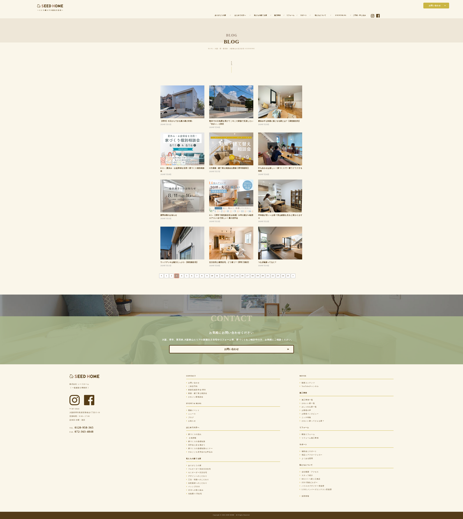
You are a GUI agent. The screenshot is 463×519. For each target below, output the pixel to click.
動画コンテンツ (308, 383)
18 (253, 276)
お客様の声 (306, 410)
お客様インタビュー (310, 414)
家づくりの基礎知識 (196, 441)
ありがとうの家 (220, 15)
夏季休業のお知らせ (168, 215)
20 (263, 276)
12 (222, 276)
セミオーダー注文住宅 (197, 472)
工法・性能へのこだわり (198, 480)
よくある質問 (307, 458)
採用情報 (305, 496)
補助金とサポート (309, 451)
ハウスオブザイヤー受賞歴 (313, 486)
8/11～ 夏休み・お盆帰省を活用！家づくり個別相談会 (182, 169)
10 (212, 276)
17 (247, 276)
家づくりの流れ (194, 434)
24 (283, 276)
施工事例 (277, 15)
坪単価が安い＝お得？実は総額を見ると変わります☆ (280, 216)
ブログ (191, 417)
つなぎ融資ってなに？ (267, 262)
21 (268, 276)
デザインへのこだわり (197, 476)
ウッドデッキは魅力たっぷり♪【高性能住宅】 (179, 262)
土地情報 (192, 438)
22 (273, 276)
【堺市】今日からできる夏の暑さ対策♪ (176, 121)
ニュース (192, 414)
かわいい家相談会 (195, 397)
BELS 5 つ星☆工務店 (311, 479)
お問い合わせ (435, 6)
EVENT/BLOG (340, 15)
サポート (303, 15)
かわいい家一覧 (308, 403)
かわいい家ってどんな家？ (313, 421)
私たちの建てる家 (260, 15)
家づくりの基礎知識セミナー (200, 448)
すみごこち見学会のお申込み (200, 452)
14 (232, 276)
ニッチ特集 (306, 417)
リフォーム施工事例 (310, 438)
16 (242, 276)
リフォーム (290, 15)
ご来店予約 (193, 386)
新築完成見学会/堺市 (197, 390)
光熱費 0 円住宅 (195, 494)
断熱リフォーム (308, 434)
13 (227, 276)
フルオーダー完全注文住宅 (199, 469)
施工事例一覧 (307, 400)
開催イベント (194, 410)
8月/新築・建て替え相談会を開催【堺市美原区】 (229, 168)
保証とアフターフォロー (312, 455)
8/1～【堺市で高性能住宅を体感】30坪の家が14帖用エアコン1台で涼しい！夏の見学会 (231, 216)
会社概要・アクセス (310, 472)
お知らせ (192, 421)
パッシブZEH (194, 487)
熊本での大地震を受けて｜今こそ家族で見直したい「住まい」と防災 (231, 122)
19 (258, 276)
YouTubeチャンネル (310, 386)
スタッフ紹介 (307, 475)
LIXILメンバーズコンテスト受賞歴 (317, 489)
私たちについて (320, 15)
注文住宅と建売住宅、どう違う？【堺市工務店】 (229, 262)
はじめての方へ (240, 15)
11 (217, 276)
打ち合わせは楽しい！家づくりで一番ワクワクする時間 (280, 169)
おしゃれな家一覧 (309, 407)
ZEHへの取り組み (196, 490)
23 (278, 276)
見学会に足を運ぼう (196, 445)
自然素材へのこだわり (197, 483)
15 (237, 276)
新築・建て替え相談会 (197, 393)
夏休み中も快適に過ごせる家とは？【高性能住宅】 (279, 121)
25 (288, 276)
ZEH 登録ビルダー (310, 482)
